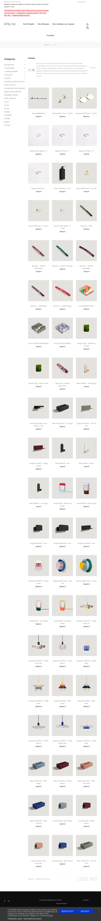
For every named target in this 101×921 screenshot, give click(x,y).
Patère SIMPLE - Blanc (86, 463)
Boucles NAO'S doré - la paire (86, 113)
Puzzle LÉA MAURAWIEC (62, 343)
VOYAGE (7, 125)
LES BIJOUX (8, 75)
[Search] (87, 25)
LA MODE (7, 78)
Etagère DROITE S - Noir (38, 543)
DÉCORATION (9, 65)
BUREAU (7, 122)
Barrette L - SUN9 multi (38, 306)
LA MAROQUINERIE (11, 71)
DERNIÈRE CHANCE (11, 95)
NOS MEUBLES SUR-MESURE (14, 88)
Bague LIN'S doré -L (38, 188)
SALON (6, 108)
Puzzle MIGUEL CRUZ (86, 306)
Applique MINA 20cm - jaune (86, 581)
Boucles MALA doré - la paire (62, 113)
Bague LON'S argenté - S (38, 151)
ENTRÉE (7, 119)
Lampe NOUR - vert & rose (38, 621)
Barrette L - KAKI (86, 226)
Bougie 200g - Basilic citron (38, 383)
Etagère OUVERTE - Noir (86, 543)
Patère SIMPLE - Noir (62, 463)
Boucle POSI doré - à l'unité (38, 226)
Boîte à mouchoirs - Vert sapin (62, 423)
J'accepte (85, 911)
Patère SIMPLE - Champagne (86, 383)
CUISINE (7, 112)
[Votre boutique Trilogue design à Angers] (10, 24)
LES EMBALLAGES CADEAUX (14, 82)
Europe (6, 105)
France (6, 102)
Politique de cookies (15, 918)
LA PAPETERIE (9, 68)
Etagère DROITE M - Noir (62, 543)
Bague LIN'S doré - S (62, 151)
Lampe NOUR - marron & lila (86, 503)
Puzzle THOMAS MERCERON (39, 343)
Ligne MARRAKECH (38, 113)
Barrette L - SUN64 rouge (62, 306)
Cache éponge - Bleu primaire (62, 861)
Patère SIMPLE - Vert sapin (38, 503)
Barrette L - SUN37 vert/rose (62, 266)
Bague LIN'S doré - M (86, 151)
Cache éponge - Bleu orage (62, 821)
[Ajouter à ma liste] (38, 98)
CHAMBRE (8, 115)
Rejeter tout (67, 911)
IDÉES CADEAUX (10, 98)
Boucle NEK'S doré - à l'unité (86, 188)
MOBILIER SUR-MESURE (12, 92)
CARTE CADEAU (10, 85)
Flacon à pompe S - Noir (62, 188)
